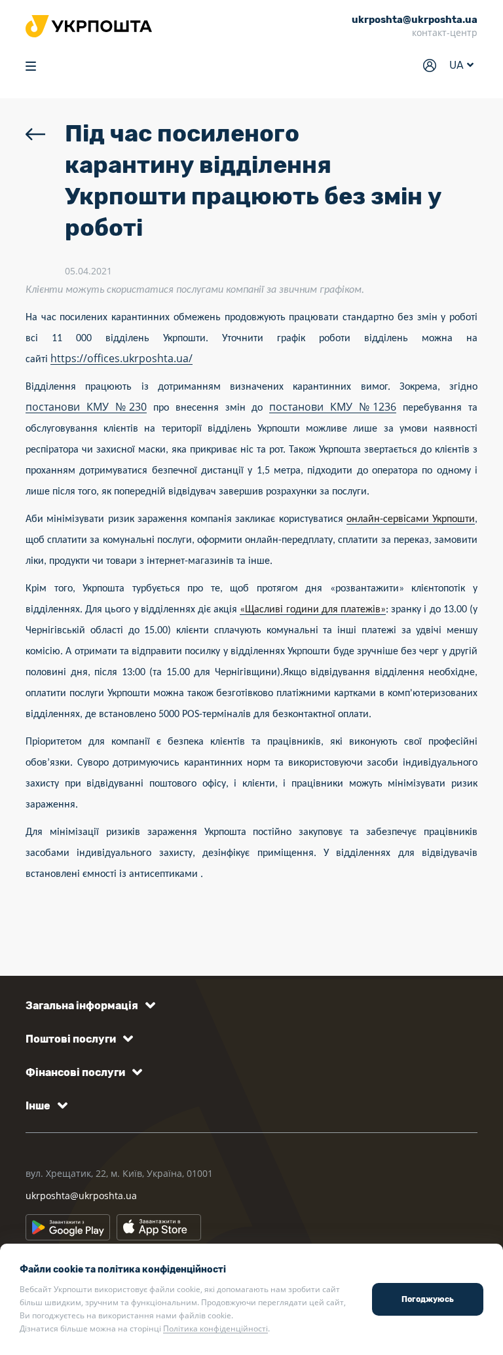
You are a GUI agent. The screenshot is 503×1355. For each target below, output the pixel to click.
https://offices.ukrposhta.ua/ (121, 358)
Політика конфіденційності (215, 1328)
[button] (88, 1005)
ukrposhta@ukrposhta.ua (81, 1195)
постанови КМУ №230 (86, 406)
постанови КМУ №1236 (332, 406)
